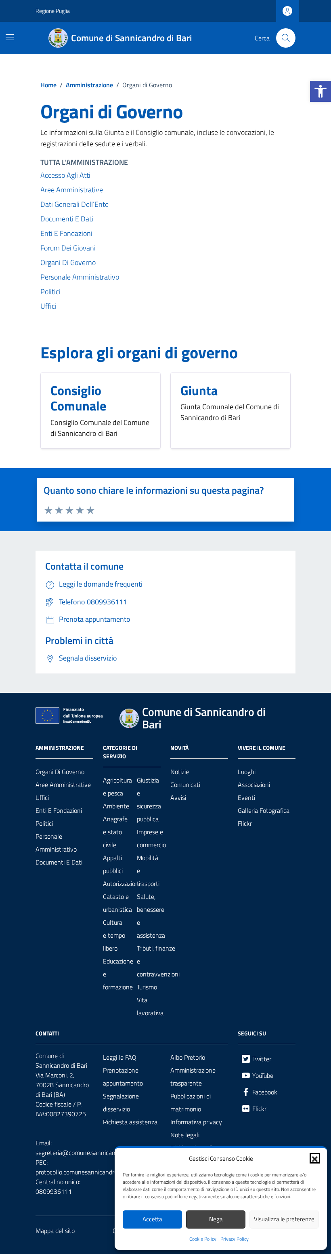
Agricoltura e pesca (117, 786)
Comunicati (185, 784)
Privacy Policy (234, 1239)
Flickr (245, 823)
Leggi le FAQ (119, 1057)
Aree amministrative (71, 189)
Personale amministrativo (79, 276)
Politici (50, 291)
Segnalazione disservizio (121, 1102)
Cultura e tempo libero (114, 935)
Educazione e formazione (118, 974)
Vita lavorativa (150, 1006)
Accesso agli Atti (65, 175)
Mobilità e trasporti (148, 870)
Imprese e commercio (151, 838)
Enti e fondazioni (66, 233)
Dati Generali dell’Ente (74, 204)
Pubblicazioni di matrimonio (190, 1102)
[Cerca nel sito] (285, 38)
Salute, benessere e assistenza (151, 916)
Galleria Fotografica (263, 810)
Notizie (179, 771)
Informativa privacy (196, 1122)
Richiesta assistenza (130, 1122)
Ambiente (116, 806)
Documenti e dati (66, 218)
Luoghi (247, 771)
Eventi (246, 797)
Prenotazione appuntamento (123, 1076)
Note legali (184, 1135)
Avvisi (178, 797)
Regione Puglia (53, 10)
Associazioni (254, 784)
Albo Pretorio (187, 1057)
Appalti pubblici (113, 864)
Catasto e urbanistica (117, 903)
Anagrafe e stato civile (115, 832)
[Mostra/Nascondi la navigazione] (10, 37)
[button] (320, 91)
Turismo (147, 987)
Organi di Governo (68, 262)
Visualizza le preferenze (284, 1219)
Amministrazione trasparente (193, 1076)
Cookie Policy (202, 1239)
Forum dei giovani (68, 247)
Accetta (152, 1219)
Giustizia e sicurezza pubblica (149, 799)
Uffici (48, 306)
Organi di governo (60, 771)
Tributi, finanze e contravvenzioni (158, 961)
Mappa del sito (55, 1230)
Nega (216, 1219)
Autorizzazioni (121, 883)
